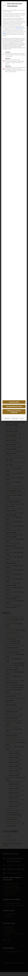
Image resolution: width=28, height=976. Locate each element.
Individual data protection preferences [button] (14, 411)
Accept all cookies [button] (14, 402)
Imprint (21, 418)
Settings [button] (4, 33)
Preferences (7, 418)
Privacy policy (15, 418)
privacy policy (18, 27)
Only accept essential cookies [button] (14, 406)
